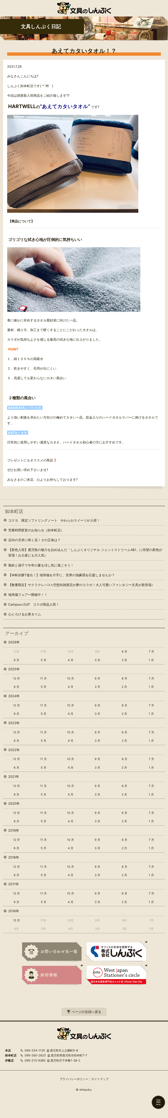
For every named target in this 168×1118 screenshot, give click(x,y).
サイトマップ (100, 1079)
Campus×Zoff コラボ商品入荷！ (33, 604)
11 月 (43, 678)
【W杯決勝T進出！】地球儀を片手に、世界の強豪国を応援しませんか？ (61, 575)
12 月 (16, 678)
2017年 (13, 884)
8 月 (124, 651)
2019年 (13, 830)
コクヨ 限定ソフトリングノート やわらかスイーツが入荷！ (54, 520)
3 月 (97, 660)
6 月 (16, 660)
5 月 (43, 660)
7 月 (151, 651)
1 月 (151, 660)
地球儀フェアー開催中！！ (28, 595)
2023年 (14, 723)
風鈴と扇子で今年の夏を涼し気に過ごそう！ (41, 565)
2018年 (13, 857)
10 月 (70, 678)
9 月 (97, 678)
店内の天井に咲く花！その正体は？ (34, 540)
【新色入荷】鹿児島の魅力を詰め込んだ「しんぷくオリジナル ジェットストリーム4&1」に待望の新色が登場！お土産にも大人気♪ (85, 552)
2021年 (13, 777)
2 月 (124, 660)
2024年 (14, 696)
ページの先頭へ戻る (86, 1012)
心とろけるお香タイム (24, 614)
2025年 (14, 669)
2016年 (13, 911)
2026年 (14, 642)
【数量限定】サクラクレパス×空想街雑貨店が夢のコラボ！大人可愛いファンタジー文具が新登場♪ (80, 585)
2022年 (14, 750)
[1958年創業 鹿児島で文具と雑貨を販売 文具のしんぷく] (84, 8)
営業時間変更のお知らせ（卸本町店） (36, 530)
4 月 (70, 660)
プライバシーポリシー (74, 1079)
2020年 (14, 803)
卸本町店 (14, 511)
